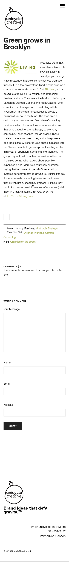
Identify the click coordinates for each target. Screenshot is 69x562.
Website (8, 404)
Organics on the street (22, 241)
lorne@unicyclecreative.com (48, 526)
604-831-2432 (57, 531)
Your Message (12, 309)
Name (7, 362)
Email (7, 383)
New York (17, 232)
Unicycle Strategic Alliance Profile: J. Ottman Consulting (31, 233)
